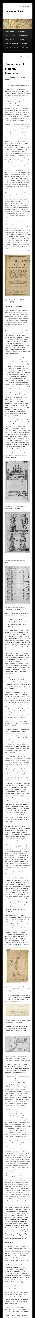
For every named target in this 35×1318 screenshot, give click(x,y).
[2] (13, 326)
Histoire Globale (14, 11)
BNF (18, 508)
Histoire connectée (10, 35)
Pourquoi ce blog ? (10, 31)
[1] (28, 251)
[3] (28, 717)
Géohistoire (25, 43)
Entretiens (22, 51)
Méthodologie (24, 47)
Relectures (14, 51)
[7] (25, 1201)
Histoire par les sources (11, 47)
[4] (15, 725)
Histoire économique (10, 39)
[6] (12, 874)
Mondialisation (22, 31)
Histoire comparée (23, 35)
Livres (6, 51)
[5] (13, 779)
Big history (22, 39)
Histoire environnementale (12, 43)
